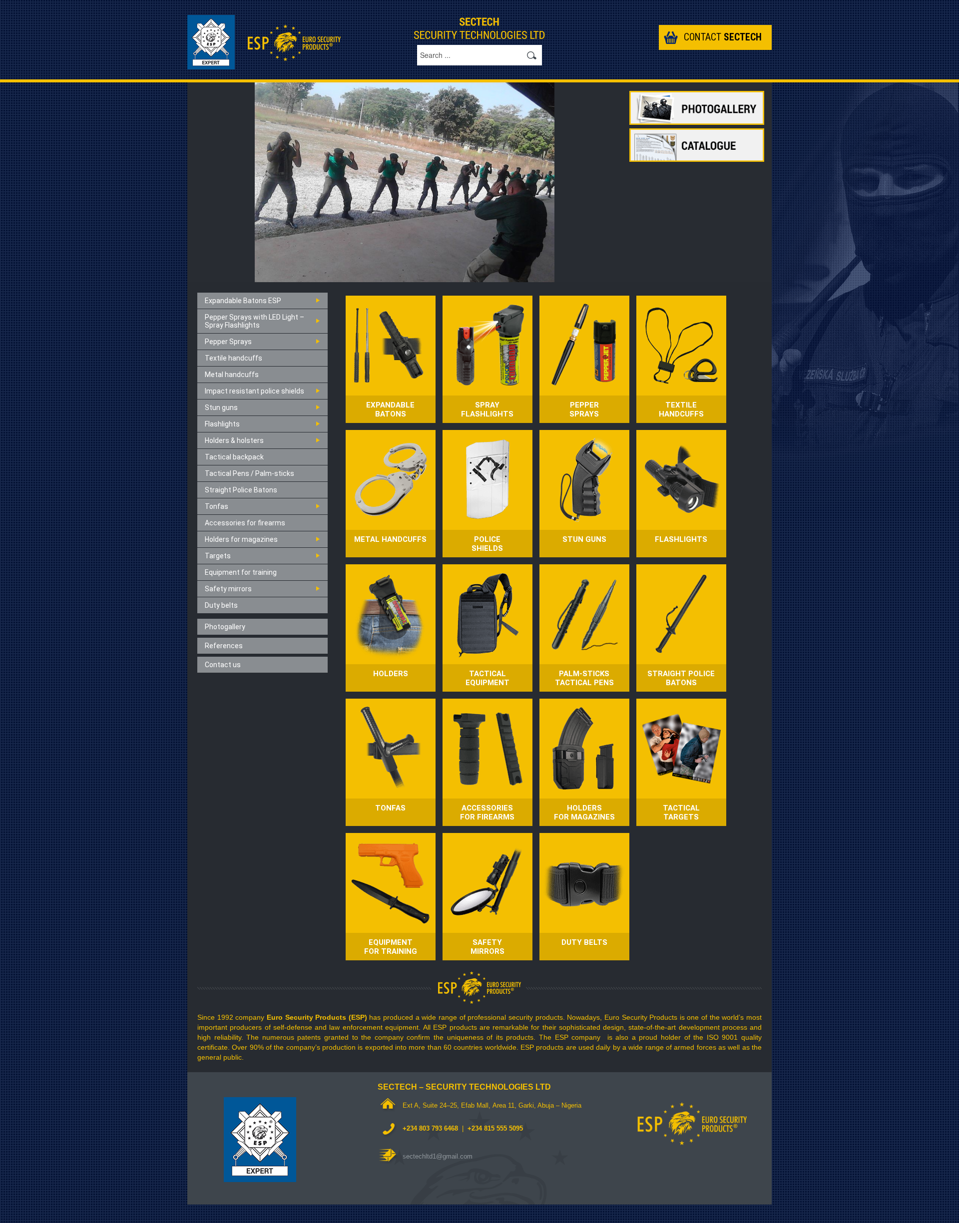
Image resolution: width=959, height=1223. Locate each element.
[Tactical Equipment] (487, 613)
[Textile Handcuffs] (681, 345)
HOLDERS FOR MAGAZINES (584, 812)
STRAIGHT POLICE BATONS (681, 678)
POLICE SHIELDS (487, 544)
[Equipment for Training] (391, 882)
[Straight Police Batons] (681, 613)
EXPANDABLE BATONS (390, 409)
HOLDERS (390, 673)
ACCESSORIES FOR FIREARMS (487, 812)
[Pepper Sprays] (584, 345)
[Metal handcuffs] (391, 479)
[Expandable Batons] (391, 345)
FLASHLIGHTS (681, 539)
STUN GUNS (584, 539)
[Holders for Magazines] (584, 748)
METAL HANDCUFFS (390, 539)
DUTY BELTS (584, 942)
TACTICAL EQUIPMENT (487, 678)
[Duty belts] (584, 882)
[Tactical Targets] (681, 748)
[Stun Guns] (584, 479)
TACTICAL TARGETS (681, 812)
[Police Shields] (487, 479)
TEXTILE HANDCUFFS (681, 409)
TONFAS (390, 808)
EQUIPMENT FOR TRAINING (390, 947)
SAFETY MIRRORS (487, 947)
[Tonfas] (391, 748)
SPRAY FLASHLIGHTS (487, 409)
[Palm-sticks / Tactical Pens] (584, 613)
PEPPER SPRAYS (584, 409)
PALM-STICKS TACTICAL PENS (584, 678)
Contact (723, 37)
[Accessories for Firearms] (487, 748)
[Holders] (391, 613)
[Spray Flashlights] (487, 345)
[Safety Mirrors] (487, 882)
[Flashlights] (681, 479)
